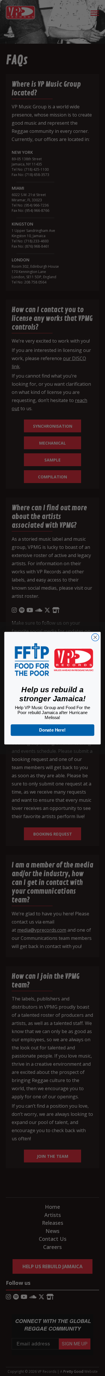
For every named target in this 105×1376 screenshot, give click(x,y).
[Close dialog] (95, 637)
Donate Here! (52, 729)
